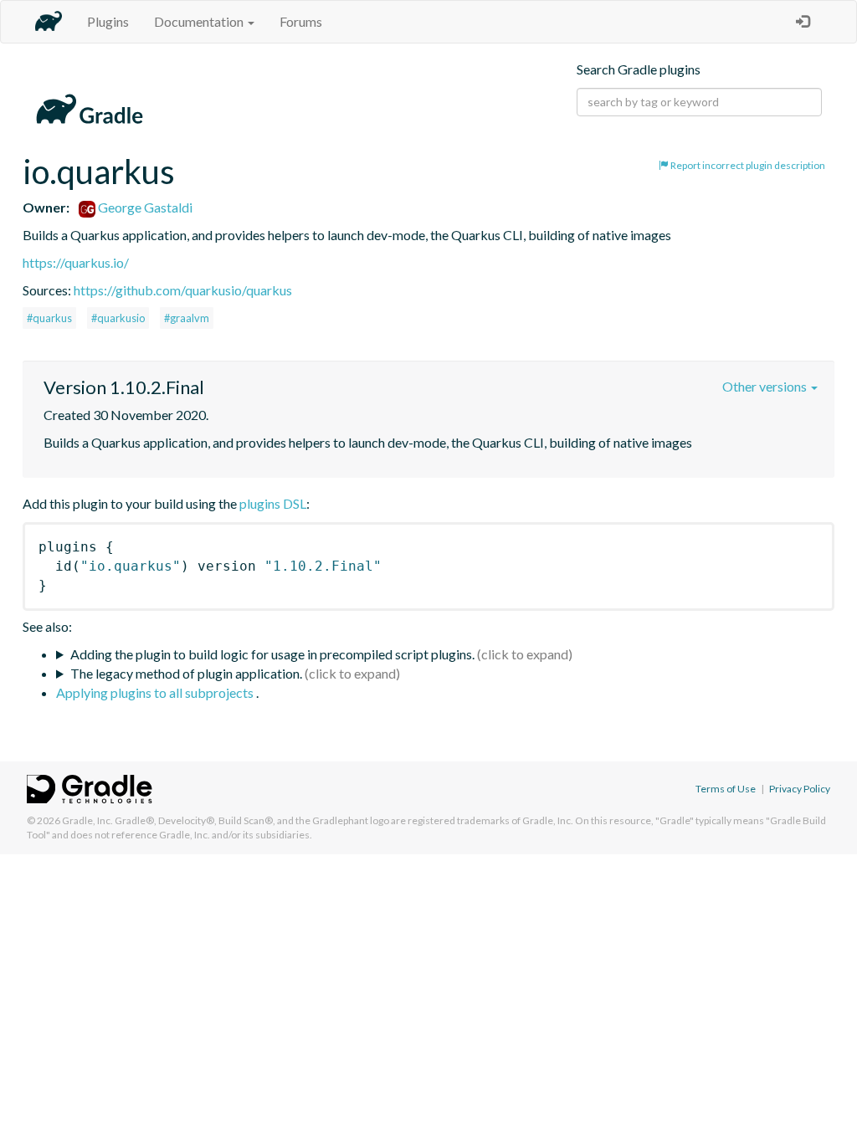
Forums (301, 21)
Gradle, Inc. (87, 820)
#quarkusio (118, 318)
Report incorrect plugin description (747, 165)
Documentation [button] (200, 21)
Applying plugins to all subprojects (156, 692)
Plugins (108, 21)
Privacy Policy (799, 788)
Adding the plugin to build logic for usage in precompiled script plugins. (272, 654)
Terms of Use (725, 788)
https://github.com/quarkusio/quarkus (183, 290)
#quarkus (49, 318)
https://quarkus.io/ (76, 262)
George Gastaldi (143, 207)
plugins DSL (272, 503)
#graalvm (186, 318)
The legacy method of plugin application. (186, 673)
